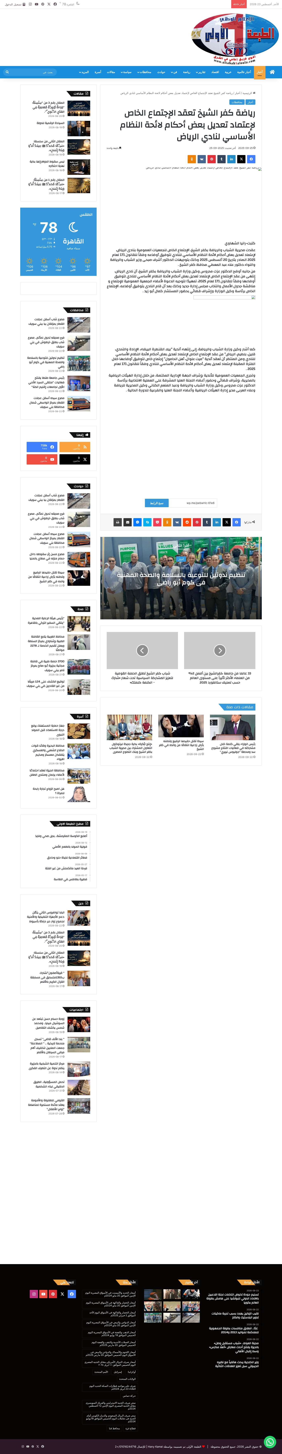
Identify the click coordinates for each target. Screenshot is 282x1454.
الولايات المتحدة (127, 1378)
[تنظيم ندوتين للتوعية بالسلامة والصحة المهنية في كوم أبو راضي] (79, 363)
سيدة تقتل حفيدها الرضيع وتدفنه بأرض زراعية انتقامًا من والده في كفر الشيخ (181, 745)
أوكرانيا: (132, 1371)
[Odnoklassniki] (192, 159)
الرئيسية (248, 93)
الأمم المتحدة (101, 1371)
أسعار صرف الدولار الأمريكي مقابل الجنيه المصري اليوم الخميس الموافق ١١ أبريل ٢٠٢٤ (110, 1363)
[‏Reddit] (187, 522)
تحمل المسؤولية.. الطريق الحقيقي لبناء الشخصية (48, 1084)
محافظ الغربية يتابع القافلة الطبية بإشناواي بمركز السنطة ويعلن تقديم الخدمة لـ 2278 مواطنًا (46, 643)
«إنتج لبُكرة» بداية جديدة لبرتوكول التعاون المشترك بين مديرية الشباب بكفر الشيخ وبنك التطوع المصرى (130, 748)
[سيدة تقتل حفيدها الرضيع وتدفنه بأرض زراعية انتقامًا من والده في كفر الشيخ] (181, 726)
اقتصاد (215, 72)
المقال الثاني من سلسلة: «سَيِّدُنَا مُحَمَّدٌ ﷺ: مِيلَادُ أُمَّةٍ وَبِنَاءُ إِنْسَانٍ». (46, 146)
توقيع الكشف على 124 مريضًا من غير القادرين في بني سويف (45, 684)
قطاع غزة (131, 1428)
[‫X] (241, 159)
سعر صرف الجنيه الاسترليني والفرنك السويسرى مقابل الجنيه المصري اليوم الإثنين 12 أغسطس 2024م (111, 1405)
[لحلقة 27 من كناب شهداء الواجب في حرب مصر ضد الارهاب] (153, 1306)
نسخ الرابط (157, 503)
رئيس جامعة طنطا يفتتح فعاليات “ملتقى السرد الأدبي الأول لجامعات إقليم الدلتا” (46, 382)
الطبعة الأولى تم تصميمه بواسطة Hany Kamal (174, 1446)
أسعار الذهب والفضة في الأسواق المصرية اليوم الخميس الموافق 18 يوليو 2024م (112, 1334)
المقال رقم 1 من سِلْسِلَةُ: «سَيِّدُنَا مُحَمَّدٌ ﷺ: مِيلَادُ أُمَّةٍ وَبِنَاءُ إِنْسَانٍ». (46, 184)
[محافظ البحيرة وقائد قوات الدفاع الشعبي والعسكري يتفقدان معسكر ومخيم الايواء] (79, 751)
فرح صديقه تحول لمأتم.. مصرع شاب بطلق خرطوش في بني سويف (46, 342)
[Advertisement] (94, 22)
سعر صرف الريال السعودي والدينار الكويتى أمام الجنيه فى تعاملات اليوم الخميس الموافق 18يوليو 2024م (111, 1418)
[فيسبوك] (251, 159)
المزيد (85, 72)
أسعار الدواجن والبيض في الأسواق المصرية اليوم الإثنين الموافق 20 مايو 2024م (111, 1324)
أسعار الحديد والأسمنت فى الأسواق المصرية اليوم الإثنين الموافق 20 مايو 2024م (110, 1294)
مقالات (111, 72)
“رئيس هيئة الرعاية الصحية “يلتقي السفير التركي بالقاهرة (45, 621)
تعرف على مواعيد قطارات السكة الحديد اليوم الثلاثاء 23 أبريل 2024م (112, 1387)
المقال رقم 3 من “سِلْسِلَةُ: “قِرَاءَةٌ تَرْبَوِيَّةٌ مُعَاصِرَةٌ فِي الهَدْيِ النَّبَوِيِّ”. (48, 107)
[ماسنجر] (137, 522)
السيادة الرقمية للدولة (50, 123)
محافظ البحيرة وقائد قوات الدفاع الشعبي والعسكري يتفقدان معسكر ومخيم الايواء (47, 752)
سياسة (127, 72)
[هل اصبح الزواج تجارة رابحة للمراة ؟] (79, 794)
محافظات (145, 72)
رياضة (186, 72)
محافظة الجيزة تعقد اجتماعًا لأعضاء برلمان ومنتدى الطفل (47, 773)
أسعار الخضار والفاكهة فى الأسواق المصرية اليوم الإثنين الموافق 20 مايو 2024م (111, 1304)
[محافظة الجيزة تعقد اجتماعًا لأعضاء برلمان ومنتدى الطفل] (79, 776)
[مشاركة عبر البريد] (127, 522)
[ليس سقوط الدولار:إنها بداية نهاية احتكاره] (79, 167)
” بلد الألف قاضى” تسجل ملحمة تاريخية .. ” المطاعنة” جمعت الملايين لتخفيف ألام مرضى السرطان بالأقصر (47, 1045)
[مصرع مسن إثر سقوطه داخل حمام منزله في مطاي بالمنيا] (79, 559)
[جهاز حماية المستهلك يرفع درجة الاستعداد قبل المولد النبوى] (79, 731)
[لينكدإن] (231, 159)
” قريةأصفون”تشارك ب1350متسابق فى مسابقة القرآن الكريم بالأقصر (47, 977)
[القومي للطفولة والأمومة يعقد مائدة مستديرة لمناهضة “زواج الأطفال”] (79, 1106)
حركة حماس (129, 1395)
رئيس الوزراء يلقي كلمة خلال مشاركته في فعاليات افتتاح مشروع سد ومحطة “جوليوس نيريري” (233, 748)
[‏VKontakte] (202, 159)
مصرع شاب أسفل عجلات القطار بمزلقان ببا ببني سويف (46, 322)
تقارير (201, 72)
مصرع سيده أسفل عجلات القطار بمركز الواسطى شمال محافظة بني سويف (46, 402)
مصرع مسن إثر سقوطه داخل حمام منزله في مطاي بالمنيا (47, 556)
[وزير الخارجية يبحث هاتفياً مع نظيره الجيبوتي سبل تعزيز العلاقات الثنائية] (172, 1306)
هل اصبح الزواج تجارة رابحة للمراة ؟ (48, 791)
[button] (270, 1442)
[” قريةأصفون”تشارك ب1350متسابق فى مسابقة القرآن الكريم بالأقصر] (79, 978)
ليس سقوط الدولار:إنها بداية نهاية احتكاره (47, 164)
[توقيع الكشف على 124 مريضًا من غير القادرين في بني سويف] (79, 687)
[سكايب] (147, 522)
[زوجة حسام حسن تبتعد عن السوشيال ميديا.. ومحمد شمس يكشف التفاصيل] (79, 1024)
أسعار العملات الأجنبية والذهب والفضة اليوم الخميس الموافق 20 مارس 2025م (114, 1344)
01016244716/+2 (125, 1446)
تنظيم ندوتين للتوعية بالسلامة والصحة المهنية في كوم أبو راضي (181, 578)
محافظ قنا (114, 1428)
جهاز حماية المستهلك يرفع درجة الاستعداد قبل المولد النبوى (47, 730)
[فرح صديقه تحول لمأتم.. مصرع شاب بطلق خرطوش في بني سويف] (79, 343)
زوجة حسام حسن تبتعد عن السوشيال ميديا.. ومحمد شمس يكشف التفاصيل (48, 1023)
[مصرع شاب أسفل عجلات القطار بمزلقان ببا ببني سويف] (79, 325)
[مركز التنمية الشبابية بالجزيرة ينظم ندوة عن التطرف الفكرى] (79, 1069)
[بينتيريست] (211, 159)
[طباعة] (118, 522)
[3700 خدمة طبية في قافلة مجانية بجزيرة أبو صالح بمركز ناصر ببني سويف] (79, 667)
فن (175, 72)
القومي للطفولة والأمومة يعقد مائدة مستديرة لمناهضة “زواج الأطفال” (46, 1105)
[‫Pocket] (157, 522)
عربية (228, 72)
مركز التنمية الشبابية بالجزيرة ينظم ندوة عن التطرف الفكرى (46, 1066)
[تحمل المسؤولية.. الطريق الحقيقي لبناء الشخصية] (79, 1087)
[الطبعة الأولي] (235, 39)
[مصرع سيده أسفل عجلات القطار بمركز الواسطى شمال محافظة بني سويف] (79, 403)
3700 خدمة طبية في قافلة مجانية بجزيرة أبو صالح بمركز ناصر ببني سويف (47, 666)
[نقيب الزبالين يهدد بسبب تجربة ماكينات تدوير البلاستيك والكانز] (172, 1294)
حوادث (161, 72)
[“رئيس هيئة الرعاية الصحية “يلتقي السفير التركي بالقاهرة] (79, 624)
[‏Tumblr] (221, 159)
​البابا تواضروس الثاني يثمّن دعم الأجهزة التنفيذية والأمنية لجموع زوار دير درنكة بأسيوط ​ (45, 917)
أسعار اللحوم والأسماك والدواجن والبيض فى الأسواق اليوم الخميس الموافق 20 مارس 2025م (111, 1353)
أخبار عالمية (244, 72)
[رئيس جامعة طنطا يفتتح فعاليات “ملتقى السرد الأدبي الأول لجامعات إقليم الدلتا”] (79, 383)
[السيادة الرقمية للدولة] (79, 128)
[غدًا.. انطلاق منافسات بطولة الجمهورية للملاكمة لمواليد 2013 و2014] (153, 1294)
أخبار (260, 72)
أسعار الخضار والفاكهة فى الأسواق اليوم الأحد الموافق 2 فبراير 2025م (112, 1314)
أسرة (98, 72)
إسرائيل (118, 1371)
